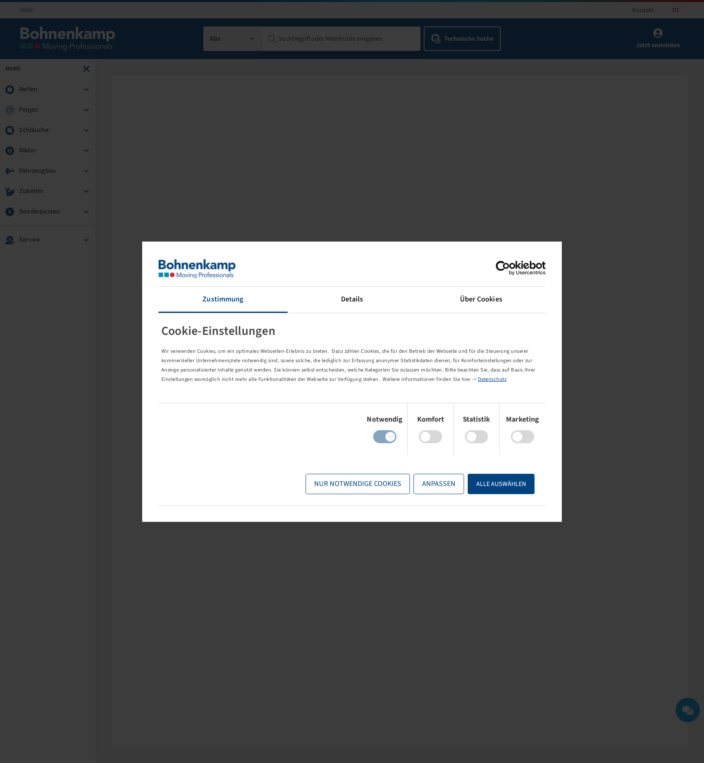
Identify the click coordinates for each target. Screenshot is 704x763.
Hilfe (27, 10)
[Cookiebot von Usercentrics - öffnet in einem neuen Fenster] (510, 268)
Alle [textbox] (214, 38)
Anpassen (438, 484)
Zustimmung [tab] (222, 299)
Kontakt (643, 10)
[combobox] (232, 38)
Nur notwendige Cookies (357, 484)
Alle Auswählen (501, 483)
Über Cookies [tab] (481, 299)
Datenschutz (492, 379)
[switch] (430, 436)
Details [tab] (352, 299)
